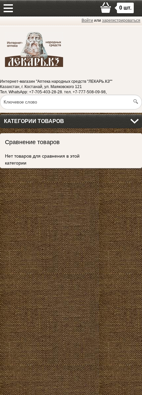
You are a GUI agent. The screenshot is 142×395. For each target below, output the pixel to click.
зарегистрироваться (121, 20)
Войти (87, 20)
